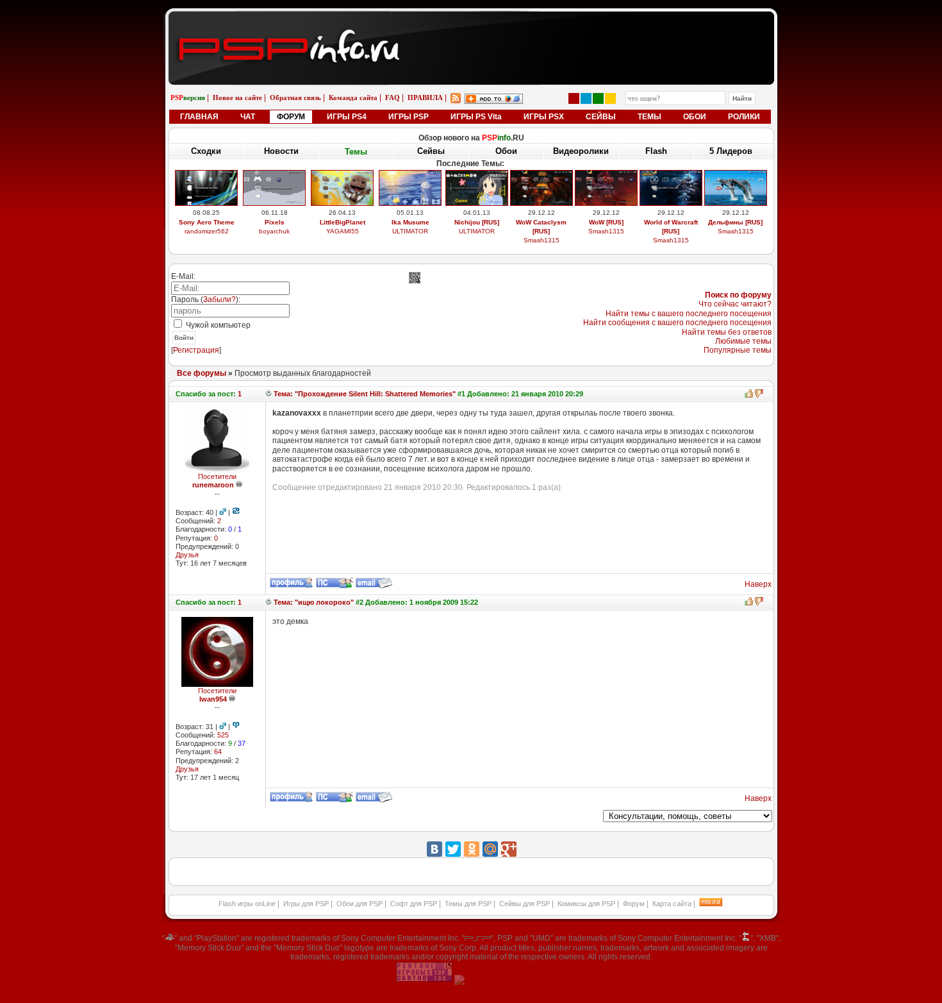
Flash (656, 151)
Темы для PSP (468, 903)
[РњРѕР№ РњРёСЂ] (490, 849)
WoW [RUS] (606, 222)
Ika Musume (410, 222)
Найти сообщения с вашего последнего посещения (677, 322)
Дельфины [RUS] (735, 222)
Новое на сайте (237, 97)
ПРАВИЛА (425, 97)
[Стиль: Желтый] (610, 98)
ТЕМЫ (649, 116)
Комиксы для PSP (586, 903)
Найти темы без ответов (727, 332)
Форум (634, 903)
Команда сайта (353, 97)
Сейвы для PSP (524, 903)
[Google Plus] (508, 849)
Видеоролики (581, 151)
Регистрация (196, 350)
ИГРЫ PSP (408, 116)
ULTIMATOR (410, 231)
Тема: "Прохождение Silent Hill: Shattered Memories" (364, 394)
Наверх (758, 584)
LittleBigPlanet (342, 222)
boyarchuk (274, 231)
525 (223, 735)
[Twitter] (453, 849)
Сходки (206, 151)
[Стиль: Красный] (573, 98)
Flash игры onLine (247, 903)
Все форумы (201, 373)
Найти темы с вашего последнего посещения (689, 313)
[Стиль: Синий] (586, 98)
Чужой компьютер (217, 325)
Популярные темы (738, 350)
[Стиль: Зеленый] (598, 98)
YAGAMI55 (342, 231)
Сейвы (431, 151)
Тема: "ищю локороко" (313, 602)
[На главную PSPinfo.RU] (471, 21)
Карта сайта (671, 903)
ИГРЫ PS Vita (476, 116)
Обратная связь (295, 97)
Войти (184, 337)
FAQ (392, 97)
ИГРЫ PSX (544, 116)
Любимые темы (743, 341)
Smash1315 (541, 240)
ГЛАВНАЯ (199, 116)
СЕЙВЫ (601, 116)
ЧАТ (247, 116)
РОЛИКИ (744, 116)
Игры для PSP (306, 903)
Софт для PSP (413, 903)
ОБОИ (694, 116)
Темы (356, 151)
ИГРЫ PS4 (347, 116)
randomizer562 (207, 231)
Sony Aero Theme (207, 222)
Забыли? (219, 299)
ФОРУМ (291, 116)
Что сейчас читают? (735, 303)
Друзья (187, 555)
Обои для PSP (359, 903)
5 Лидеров (730, 151)
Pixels (275, 222)
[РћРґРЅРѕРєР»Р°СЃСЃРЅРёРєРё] (471, 849)
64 (218, 751)
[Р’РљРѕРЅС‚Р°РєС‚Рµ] (434, 849)
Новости (281, 151)
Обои (506, 151)
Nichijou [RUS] (476, 222)
